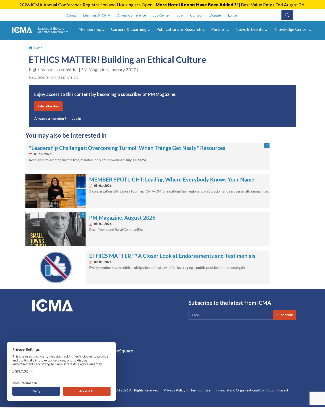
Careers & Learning (128, 29)
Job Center (161, 15)
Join (180, 15)
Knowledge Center (290, 29)
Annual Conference (131, 15)
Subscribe (285, 315)
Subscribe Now (48, 106)
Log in (232, 15)
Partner (218, 29)
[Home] (42, 30)
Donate (215, 15)
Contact (196, 15)
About (71, 15)
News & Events (249, 29)
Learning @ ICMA (96, 15)
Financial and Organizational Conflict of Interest (252, 390)
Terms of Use (200, 390)
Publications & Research (178, 29)
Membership (89, 29)
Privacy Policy (174, 390)
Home (38, 48)
